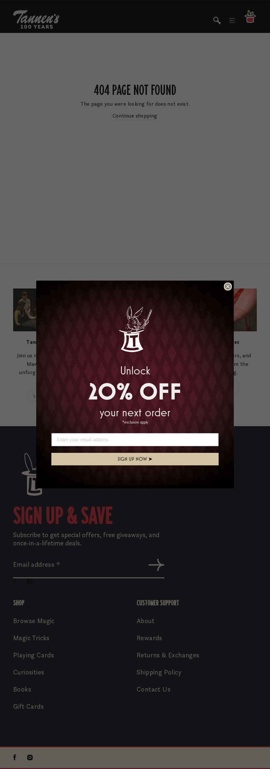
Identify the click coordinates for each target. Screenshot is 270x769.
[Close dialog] (228, 286)
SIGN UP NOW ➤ (135, 459)
